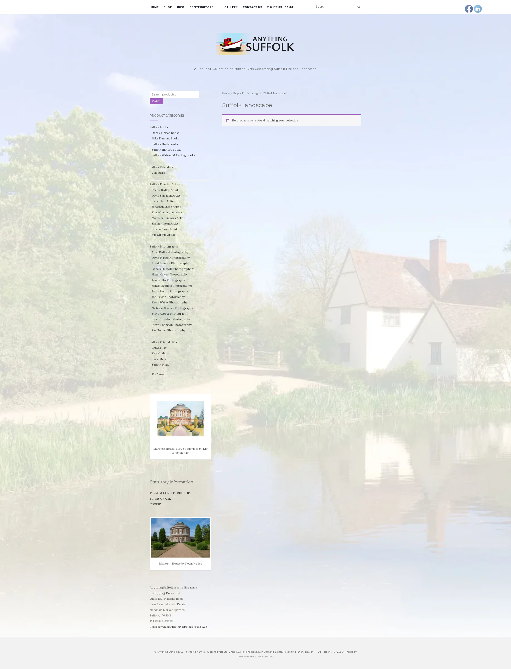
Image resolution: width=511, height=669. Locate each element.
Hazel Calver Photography (169, 274)
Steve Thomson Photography (171, 325)
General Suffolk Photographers (173, 269)
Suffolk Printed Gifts (163, 342)
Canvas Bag (159, 348)
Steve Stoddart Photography (171, 319)
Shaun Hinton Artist (165, 223)
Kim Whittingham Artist (168, 212)
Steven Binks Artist (164, 229)
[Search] (358, 7)
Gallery (231, 7)
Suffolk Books (159, 127)
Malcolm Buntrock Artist (168, 218)
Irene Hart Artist (163, 201)
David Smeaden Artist (166, 195)
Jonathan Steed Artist (166, 207)
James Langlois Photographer (172, 285)
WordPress (267, 656)
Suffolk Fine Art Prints (165, 184)
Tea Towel (158, 374)
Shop (168, 7)
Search (156, 101)
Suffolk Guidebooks (165, 144)
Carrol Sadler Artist (165, 190)
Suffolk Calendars (161, 167)
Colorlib (242, 656)
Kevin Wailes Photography (169, 302)
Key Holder (159, 353)
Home (154, 7)
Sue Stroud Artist (163, 235)
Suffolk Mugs (160, 364)
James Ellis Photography (168, 280)
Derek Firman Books (165, 133)
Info (180, 7)
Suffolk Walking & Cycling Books (173, 155)
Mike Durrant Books (165, 138)
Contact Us (252, 7)
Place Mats (159, 359)
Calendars (158, 172)
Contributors (201, 7)
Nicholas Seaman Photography (172, 308)
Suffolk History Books (166, 149)
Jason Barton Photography (170, 291)
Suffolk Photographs (164, 246)
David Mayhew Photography (171, 257)
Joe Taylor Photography (168, 297)
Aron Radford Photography (170, 252)
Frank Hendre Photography (170, 263)
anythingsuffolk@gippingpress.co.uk (182, 626)
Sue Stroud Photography (168, 330)
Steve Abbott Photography (170, 313)
